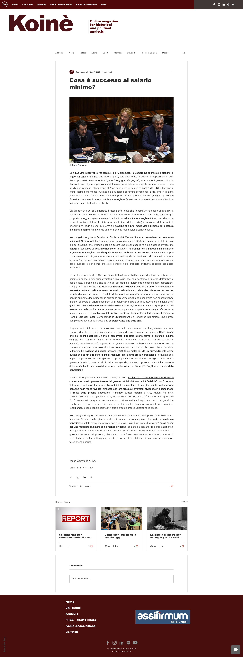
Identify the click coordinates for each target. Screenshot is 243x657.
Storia (94, 53)
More (164, 53)
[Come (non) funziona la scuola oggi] (121, 518)
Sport (105, 53)
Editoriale (74, 468)
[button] (184, 53)
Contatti (72, 631)
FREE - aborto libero (81, 619)
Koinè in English (149, 53)
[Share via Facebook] (70, 477)
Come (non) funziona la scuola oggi (120, 536)
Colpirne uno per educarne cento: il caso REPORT (75, 536)
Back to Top (4, 644)
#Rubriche (132, 53)
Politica (83, 53)
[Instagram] (218, 4)
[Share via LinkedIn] (84, 477)
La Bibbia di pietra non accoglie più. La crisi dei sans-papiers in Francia (165, 536)
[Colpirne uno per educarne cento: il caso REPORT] (76, 518)
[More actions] (172, 72)
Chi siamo (73, 607)
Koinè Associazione (80, 625)
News (71, 53)
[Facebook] (214, 4)
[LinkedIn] (223, 4)
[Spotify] (228, 4)
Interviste (117, 53)
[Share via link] (91, 477)
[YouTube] (233, 4)
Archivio (72, 613)
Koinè (40, 23)
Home (70, 601)
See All (185, 502)
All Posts (59, 53)
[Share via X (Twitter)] (77, 477)
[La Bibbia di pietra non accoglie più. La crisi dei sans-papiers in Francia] (167, 518)
